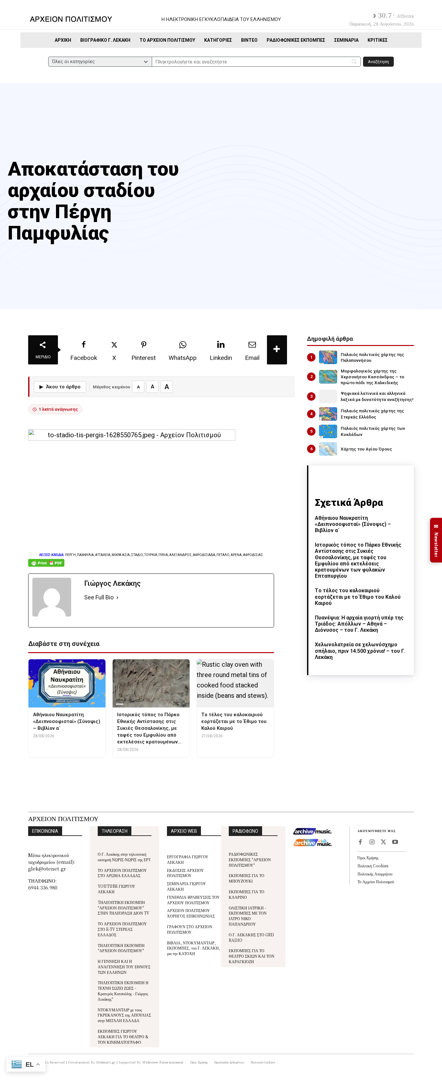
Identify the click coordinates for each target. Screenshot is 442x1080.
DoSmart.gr (106, 1062)
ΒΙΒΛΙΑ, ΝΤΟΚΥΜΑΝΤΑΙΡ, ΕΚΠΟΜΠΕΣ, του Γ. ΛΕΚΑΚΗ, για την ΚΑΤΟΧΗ (193, 948)
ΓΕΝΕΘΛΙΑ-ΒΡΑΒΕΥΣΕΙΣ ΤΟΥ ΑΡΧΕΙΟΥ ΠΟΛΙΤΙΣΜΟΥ (193, 899)
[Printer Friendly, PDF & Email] (46, 566)
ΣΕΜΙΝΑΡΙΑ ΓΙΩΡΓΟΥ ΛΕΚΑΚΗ (186, 886)
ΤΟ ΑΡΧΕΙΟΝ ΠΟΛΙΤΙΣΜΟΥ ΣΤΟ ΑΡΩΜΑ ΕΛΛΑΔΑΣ (122, 872)
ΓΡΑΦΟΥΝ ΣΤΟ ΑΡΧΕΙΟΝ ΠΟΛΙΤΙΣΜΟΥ (189, 929)
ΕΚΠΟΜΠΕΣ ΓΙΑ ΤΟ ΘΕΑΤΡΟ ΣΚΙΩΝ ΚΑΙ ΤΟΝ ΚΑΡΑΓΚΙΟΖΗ (251, 956)
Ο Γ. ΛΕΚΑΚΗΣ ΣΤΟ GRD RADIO (251, 937)
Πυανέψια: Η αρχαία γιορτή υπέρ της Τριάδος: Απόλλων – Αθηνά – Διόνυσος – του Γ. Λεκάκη (359, 624)
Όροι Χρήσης (368, 857)
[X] (383, 842)
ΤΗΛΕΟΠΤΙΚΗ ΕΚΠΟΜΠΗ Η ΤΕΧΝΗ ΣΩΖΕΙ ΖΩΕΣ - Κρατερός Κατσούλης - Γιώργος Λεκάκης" (123, 990)
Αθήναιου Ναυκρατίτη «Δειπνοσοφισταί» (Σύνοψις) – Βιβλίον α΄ (353, 524)
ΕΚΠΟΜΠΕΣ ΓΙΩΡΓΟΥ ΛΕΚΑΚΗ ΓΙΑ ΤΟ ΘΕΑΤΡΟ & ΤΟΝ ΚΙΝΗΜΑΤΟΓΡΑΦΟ (123, 1036)
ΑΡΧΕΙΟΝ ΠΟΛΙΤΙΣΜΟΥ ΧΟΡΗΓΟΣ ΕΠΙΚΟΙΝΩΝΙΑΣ (191, 913)
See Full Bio (99, 597)
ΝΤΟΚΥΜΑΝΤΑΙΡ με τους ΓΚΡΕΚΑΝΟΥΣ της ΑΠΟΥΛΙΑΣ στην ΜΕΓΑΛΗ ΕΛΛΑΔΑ (124, 1015)
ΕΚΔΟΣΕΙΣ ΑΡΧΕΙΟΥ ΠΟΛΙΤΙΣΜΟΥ (185, 872)
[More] (277, 349)
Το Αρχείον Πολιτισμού (376, 881)
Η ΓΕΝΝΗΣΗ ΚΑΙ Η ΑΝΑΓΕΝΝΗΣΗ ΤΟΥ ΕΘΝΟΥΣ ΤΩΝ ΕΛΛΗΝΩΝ (124, 966)
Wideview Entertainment (163, 1062)
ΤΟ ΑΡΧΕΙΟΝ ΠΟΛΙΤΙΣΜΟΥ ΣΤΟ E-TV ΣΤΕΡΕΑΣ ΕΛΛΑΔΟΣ (122, 929)
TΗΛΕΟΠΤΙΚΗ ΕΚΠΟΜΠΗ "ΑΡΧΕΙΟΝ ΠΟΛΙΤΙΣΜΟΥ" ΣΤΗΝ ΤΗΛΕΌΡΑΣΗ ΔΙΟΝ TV (123, 907)
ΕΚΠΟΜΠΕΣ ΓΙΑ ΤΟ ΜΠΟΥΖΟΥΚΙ (246, 878)
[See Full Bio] (117, 597)
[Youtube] (395, 842)
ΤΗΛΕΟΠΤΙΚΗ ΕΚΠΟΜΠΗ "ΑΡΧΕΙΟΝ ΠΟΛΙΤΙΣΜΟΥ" (121, 947)
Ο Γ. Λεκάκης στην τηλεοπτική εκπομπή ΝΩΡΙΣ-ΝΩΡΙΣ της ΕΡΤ (124, 856)
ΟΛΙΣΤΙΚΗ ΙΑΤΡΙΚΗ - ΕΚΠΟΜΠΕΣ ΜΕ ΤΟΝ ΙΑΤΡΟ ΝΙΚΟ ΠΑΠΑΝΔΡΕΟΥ (248, 916)
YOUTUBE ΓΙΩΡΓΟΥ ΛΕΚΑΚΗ (116, 888)
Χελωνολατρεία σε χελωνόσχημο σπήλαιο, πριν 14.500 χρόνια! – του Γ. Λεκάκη (360, 650)
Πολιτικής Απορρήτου (375, 873)
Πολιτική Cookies (373, 865)
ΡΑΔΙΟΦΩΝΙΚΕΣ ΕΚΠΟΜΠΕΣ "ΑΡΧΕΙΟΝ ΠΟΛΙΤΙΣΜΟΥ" (250, 859)
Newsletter (436, 540)
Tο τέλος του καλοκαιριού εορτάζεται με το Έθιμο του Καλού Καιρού (358, 596)
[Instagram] (372, 842)
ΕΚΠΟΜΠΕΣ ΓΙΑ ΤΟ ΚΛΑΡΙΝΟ (246, 894)
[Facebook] (360, 842)
